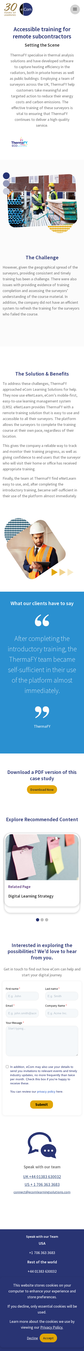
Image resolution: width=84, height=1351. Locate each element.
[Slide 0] (37, 919)
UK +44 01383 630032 (42, 1176)
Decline (32, 1338)
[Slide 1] (42, 919)
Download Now (42, 789)
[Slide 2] (46, 919)
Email (9, 1006)
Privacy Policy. (51, 1327)
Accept (48, 1338)
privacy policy (46, 1091)
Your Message (14, 1023)
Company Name (55, 1006)
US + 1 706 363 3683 (42, 1184)
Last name (51, 989)
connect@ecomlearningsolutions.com (42, 1192)
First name (12, 989)
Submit (41, 1104)
